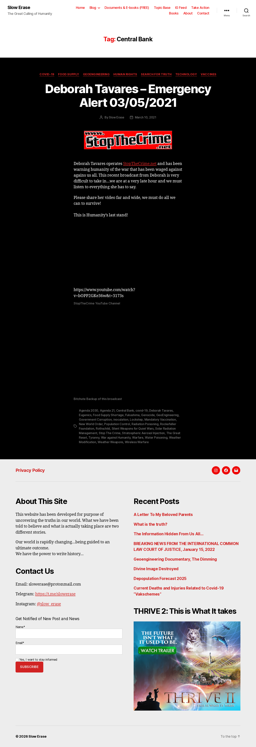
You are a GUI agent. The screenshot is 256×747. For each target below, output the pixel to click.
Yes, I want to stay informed (37, 659)
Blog (93, 8)
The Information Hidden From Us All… (169, 534)
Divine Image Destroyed (156, 568)
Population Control (117, 424)
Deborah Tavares (161, 410)
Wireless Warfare (137, 442)
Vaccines (208, 74)
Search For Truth (156, 74)
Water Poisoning (156, 437)
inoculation (120, 419)
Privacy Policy (30, 470)
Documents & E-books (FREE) (127, 8)
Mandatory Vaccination (160, 419)
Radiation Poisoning (145, 424)
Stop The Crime (110, 433)
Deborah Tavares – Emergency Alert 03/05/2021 (128, 95)
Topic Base (162, 8)
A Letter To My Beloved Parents (163, 514)
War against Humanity (116, 437)
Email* (20, 643)
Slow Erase (18, 7)
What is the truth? (150, 524)
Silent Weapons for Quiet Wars (133, 428)
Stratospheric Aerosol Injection (143, 433)
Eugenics (85, 415)
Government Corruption (95, 419)
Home (80, 8)
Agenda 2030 (88, 410)
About (188, 13)
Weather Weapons (110, 442)
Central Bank (125, 410)
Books (174, 13)
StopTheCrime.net (139, 163)
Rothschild (103, 428)
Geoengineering (96, 74)
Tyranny (93, 437)
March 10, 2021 (145, 117)
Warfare (137, 437)
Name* (20, 627)
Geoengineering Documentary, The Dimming (175, 559)
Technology (186, 74)
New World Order (91, 424)
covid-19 (141, 410)
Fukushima (132, 415)
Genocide (148, 415)
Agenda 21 (107, 410)
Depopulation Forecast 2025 (160, 578)
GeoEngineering (167, 415)
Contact (203, 13)
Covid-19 (47, 74)
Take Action (200, 8)
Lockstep (136, 419)
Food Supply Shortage (108, 415)
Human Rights (125, 74)
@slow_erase (49, 604)
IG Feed (181, 8)
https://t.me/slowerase (55, 594)
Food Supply (68, 74)
